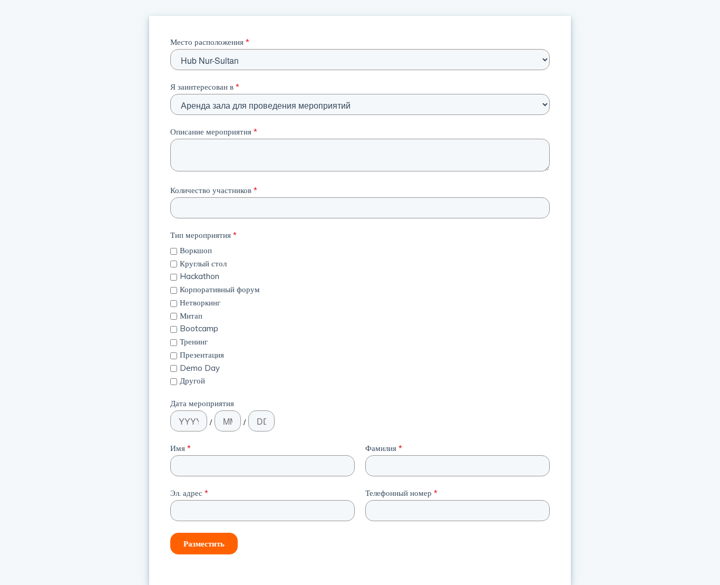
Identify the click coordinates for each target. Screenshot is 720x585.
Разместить (204, 544)
